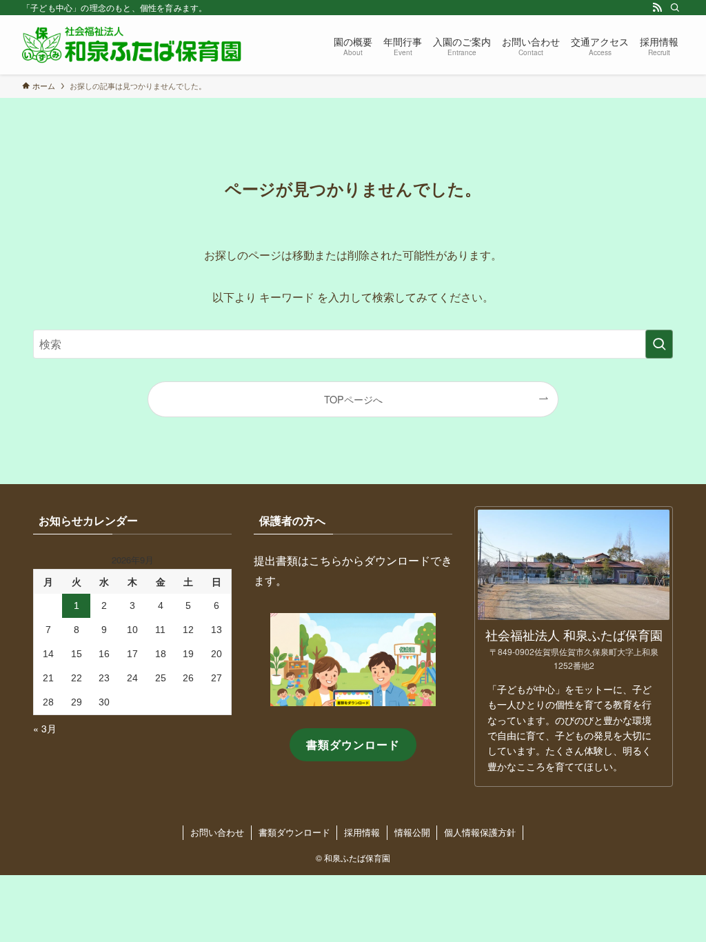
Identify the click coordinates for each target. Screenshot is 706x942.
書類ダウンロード (294, 832)
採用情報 (362, 832)
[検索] (675, 7)
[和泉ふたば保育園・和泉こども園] (131, 44)
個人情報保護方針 (480, 832)
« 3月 (45, 728)
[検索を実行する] (659, 344)
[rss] (657, 7)
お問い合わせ (217, 832)
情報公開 (412, 832)
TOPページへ (353, 399)
